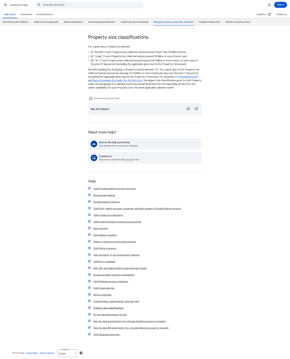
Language (65, 349)
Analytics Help (19, 5)
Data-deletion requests (105, 235)
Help (92, 181)
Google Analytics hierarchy (106, 202)
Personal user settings (104, 195)
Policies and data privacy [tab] (238, 22)
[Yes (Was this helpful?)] (188, 109)
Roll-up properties (102, 294)
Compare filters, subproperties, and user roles (116, 301)
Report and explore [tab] (73, 22)
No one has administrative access (110, 314)
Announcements (45, 14)
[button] (5, 4)
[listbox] (67, 353)
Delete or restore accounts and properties (114, 241)
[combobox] (93, 4)
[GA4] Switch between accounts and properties (117, 221)
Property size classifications (108, 308)
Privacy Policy (32, 353)
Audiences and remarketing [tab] (134, 22)
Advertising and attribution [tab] (101, 22)
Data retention (100, 228)
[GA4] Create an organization (108, 215)
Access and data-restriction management (114, 275)
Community (26, 14)
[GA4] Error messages (104, 261)
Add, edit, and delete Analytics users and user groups (120, 268)
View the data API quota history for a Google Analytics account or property (131, 328)
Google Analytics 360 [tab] (209, 22)
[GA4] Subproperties (103, 288)
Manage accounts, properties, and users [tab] (174, 22)
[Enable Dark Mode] (81, 353)
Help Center (10, 14)
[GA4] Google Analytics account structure (114, 188)
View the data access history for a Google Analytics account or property (129, 321)
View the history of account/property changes (116, 255)
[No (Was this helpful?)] (196, 109)
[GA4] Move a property (104, 248)
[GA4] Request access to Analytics (110, 281)
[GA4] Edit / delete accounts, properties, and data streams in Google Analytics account (137, 208)
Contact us (281, 14)
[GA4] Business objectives (106, 334)
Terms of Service (47, 353)
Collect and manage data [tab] (46, 22)
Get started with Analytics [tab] (15, 22)
